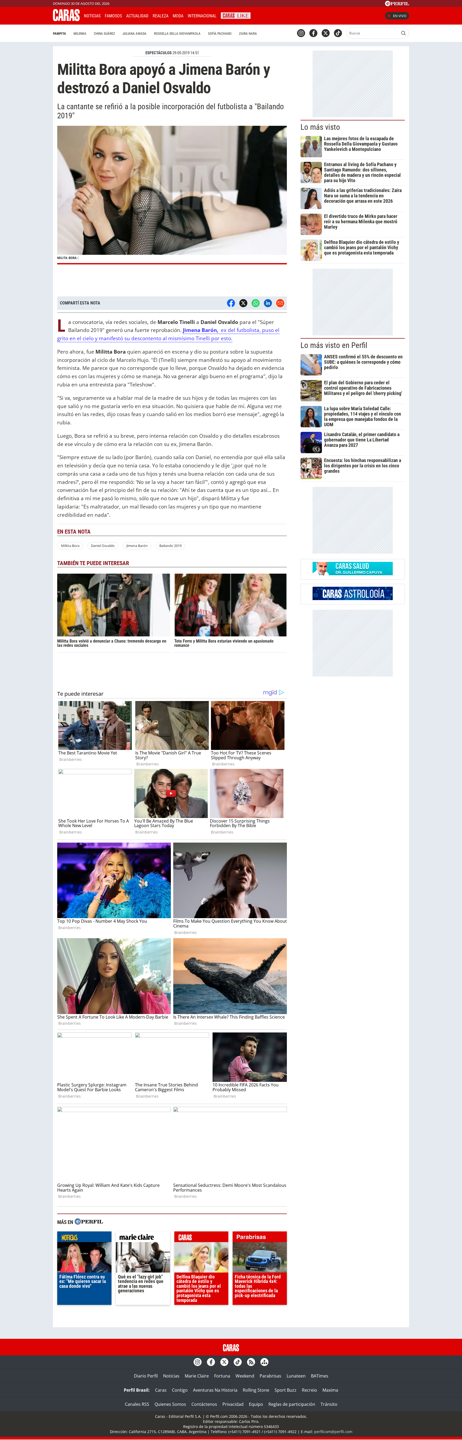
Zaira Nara (248, 34)
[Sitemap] (264, 1362)
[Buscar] (403, 33)
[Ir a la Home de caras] (66, 19)
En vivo (399, 15)
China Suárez (104, 34)
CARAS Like (236, 15)
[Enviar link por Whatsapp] (256, 303)
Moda (178, 15)
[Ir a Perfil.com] (397, 4)
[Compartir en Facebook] (231, 303)
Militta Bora (70, 545)
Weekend (245, 1376)
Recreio (309, 1390)
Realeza (160, 15)
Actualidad (137, 15)
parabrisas (260, 1238)
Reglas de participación (291, 1404)
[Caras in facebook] (313, 33)
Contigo (180, 1390)
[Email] (280, 303)
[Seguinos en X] (326, 33)
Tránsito (329, 1404)
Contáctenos (204, 1404)
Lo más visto (320, 127)
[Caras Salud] (353, 574)
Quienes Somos (170, 1404)
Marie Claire (197, 1376)
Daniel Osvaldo (103, 545)
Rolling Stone (256, 1390)
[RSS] (251, 1362)
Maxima (330, 1390)
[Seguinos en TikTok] (338, 33)
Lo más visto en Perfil (334, 345)
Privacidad (233, 1404)
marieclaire (143, 1238)
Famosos (113, 15)
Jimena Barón (137, 545)
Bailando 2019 (170, 545)
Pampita (59, 34)
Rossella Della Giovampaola (177, 34)
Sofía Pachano (220, 34)
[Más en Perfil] (89, 1222)
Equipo (256, 1404)
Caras (161, 1390)
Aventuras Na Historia (215, 1390)
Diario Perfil (146, 1376)
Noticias (92, 15)
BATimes (319, 1376)
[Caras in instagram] (301, 33)
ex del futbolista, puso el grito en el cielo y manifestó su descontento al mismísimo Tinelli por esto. (168, 334)
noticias (84, 1238)
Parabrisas (270, 1376)
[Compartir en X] (243, 303)
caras (201, 1238)
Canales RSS (137, 1404)
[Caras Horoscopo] (353, 598)
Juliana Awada (134, 34)
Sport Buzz (286, 1390)
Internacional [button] (202, 15)
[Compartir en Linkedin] (268, 303)
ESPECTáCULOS (158, 52)
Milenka (80, 34)
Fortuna (222, 1376)
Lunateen (296, 1376)
